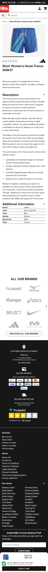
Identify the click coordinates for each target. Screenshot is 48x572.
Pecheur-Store (31, 487)
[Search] (9, 15)
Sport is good (31, 505)
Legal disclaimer (9, 469)
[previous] (1, 306)
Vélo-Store (29, 520)
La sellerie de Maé (10, 514)
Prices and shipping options (14, 475)
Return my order (9, 445)
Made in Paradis (9, 517)
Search (14, 15)
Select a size (24, 568)
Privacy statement (9, 478)
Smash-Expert (31, 496)
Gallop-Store (7, 505)
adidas (10, 61)
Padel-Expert (7, 525)
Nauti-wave (7, 520)
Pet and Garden (32, 490)
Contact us (24, 355)
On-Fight (6, 523)
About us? (6, 457)
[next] (46, 306)
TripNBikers (30, 517)
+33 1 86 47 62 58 (24, 363)
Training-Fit (30, 508)
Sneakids (29, 502)
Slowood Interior (32, 493)
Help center (7, 439)
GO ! (44, 2)
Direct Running (8, 493)
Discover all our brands (24, 333)
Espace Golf (7, 499)
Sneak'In (29, 499)
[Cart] (46, 9)
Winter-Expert (31, 523)
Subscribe (24, 550)
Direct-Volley (7, 496)
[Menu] (3, 15)
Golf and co (7, 508)
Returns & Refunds (10, 466)
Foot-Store (6, 502)
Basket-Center (8, 487)
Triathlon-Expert (32, 514)
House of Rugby (9, 511)
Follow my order (9, 442)
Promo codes (8, 448)
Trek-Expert (30, 511)
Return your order (24, 405)
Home (4, 21)
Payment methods (10, 472)
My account (7, 436)
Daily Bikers (7, 490)
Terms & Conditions (10, 463)
